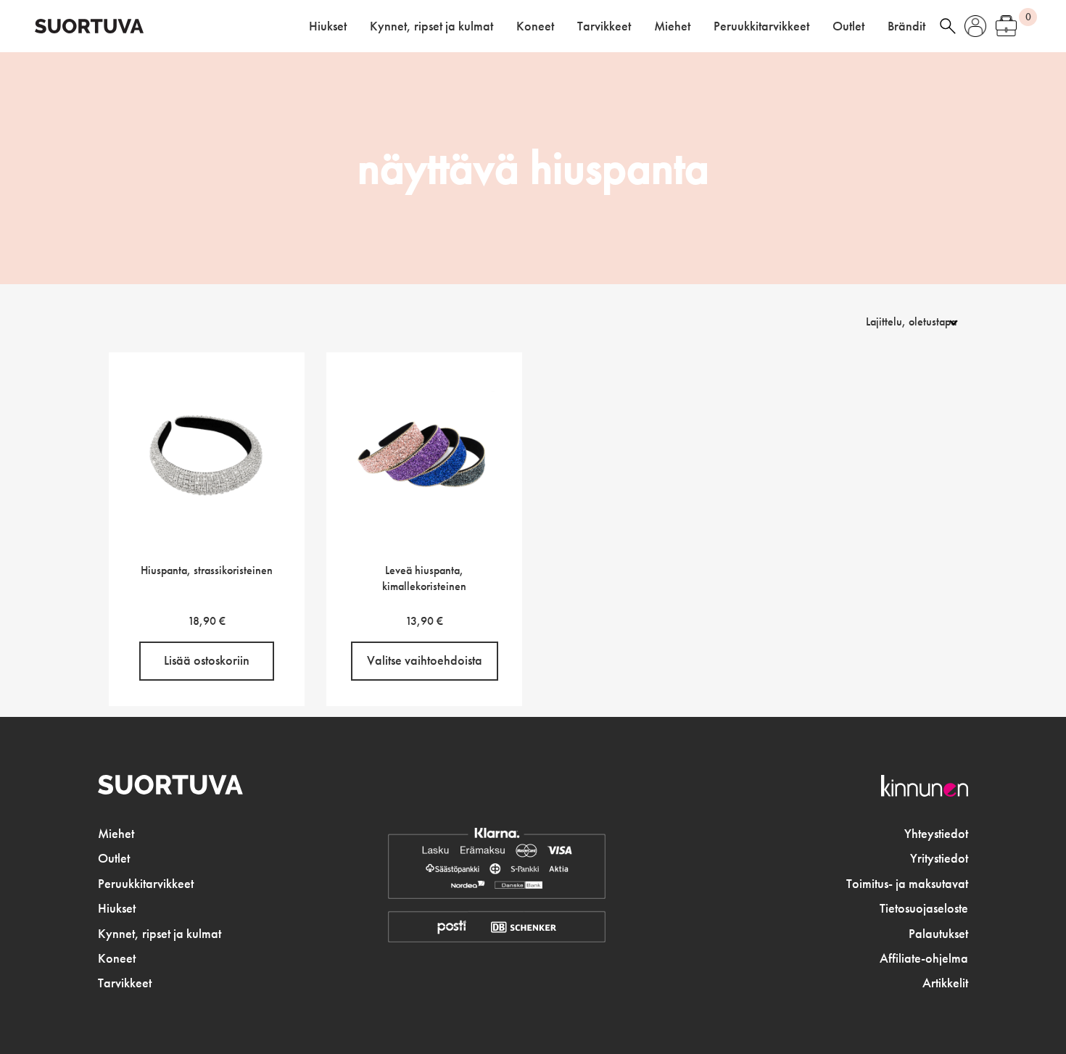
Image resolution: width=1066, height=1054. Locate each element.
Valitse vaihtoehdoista (424, 660)
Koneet (535, 26)
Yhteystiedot (936, 834)
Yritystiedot (939, 858)
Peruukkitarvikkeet (761, 26)
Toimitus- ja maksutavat (907, 884)
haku (948, 26)
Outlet (848, 26)
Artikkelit (945, 983)
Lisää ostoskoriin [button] (206, 660)
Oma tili (975, 26)
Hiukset (328, 26)
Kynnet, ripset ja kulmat (431, 26)
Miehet (672, 26)
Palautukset (938, 934)
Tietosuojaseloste (924, 908)
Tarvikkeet (604, 26)
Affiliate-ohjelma (924, 958)
